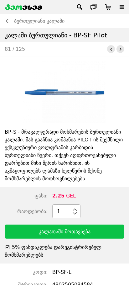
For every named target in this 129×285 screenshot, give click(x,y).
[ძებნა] (80, 7)
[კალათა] (108, 7)
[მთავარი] (23, 7)
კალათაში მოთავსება (64, 232)
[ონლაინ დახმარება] (94, 7)
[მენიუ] (122, 7)
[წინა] (111, 49)
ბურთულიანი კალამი (39, 21)
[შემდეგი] (120, 49)
